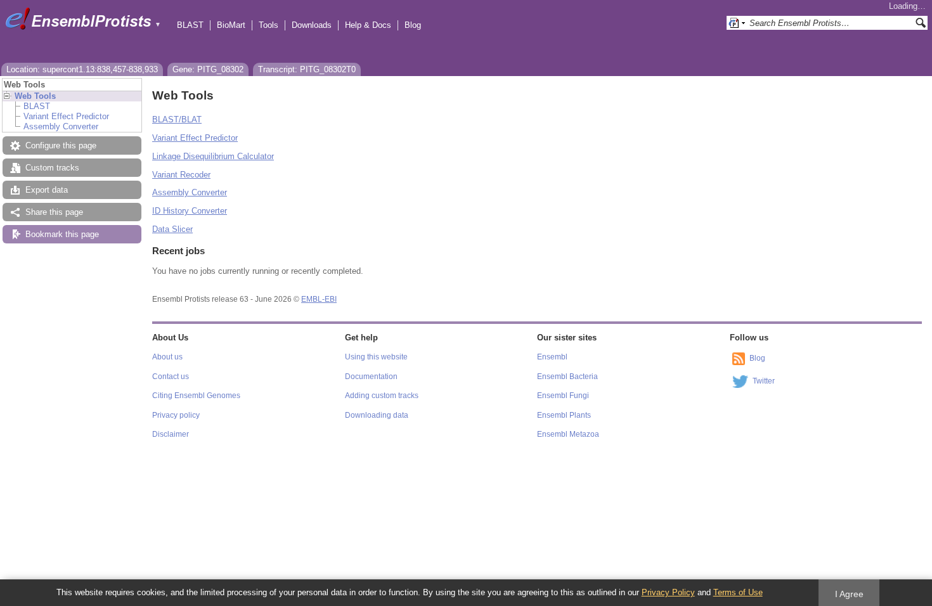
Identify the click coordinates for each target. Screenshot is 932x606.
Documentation (371, 376)
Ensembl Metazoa (568, 434)
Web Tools (35, 96)
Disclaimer (170, 434)
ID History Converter (189, 211)
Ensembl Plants (564, 415)
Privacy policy (176, 415)
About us (167, 357)
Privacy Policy (668, 592)
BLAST (190, 25)
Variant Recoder (181, 174)
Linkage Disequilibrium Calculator (213, 156)
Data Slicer (172, 229)
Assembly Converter (60, 126)
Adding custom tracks (381, 395)
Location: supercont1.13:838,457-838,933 (82, 69)
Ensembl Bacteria (567, 376)
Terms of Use (738, 592)
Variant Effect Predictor (66, 116)
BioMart (231, 25)
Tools (268, 25)
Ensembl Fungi (563, 395)
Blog (413, 25)
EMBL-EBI (319, 299)
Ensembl (552, 357)
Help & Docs (368, 25)
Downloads (312, 25)
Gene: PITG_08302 (207, 69)
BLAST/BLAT (177, 119)
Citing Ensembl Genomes (196, 395)
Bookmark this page (62, 234)
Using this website (376, 357)
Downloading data (376, 415)
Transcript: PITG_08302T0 (307, 69)
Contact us (170, 376)
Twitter (764, 381)
